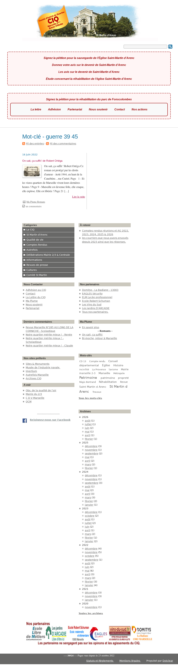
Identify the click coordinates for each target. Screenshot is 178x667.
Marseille (104, 373)
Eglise (106, 365)
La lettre (36, 109)
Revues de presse (37, 265)
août (87, 420)
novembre (91, 449)
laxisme (113, 369)
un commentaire (34, 206)
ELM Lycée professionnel (97, 297)
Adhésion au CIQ (36, 290)
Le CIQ (30, 229)
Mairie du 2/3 (34, 394)
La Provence (99, 369)
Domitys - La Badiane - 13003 (100, 290)
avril (87, 435)
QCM (28, 401)
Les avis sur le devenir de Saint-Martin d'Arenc (89, 71)
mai (87, 431)
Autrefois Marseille (37, 374)
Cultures (31, 270)
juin (87, 428)
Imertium (31, 371)
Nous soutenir (98, 109)
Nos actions (139, 109)
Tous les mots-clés (90, 398)
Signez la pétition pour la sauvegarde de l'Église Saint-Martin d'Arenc (89, 57)
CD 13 (82, 361)
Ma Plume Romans (35, 201)
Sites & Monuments (37, 363)
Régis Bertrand (87, 382)
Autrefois (32, 249)
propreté (123, 378)
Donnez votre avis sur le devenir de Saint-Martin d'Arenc (89, 64)
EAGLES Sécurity (92, 293)
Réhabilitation (108, 381)
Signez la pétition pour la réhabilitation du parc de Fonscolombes (89, 99)
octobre (89, 515)
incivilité (84, 369)
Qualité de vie (34, 239)
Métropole (119, 373)
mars (88, 464)
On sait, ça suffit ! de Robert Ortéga (42, 160)
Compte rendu (97, 361)
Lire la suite (78, 197)
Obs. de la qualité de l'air (41, 390)
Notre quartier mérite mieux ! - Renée (49, 334)
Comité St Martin (36, 275)
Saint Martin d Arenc (92, 386)
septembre (91, 453)
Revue (124, 382)
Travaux (96, 392)
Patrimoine (88, 377)
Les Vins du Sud (91, 304)
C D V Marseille (35, 398)
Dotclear (168, 660)
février (89, 439)
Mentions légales (130, 660)
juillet (88, 424)
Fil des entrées (35, 143)
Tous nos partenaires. (95, 311)
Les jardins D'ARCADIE (96, 308)
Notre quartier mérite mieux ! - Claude (49, 345)
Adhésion (54, 109)
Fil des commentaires (63, 143)
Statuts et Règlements (100, 660)
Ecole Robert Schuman (96, 301)
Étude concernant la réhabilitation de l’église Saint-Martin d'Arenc (89, 78)
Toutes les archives (91, 613)
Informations (34, 259)
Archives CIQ (33, 378)
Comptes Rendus (36, 244)
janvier (89, 504)
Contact (119, 109)
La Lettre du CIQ (36, 297)
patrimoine (108, 377)
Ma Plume (32, 301)
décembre (91, 446)
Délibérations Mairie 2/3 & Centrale (48, 254)
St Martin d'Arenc (37, 234)
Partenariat (75, 109)
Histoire (118, 365)
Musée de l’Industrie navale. (43, 367)
